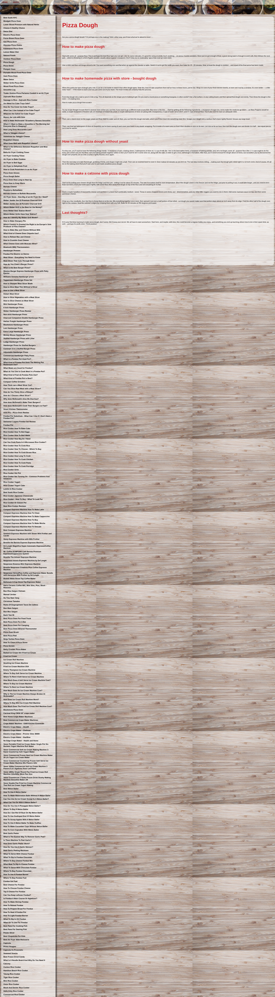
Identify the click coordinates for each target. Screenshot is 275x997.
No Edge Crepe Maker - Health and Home (20, 741)
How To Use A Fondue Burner (15, 875)
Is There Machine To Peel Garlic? (17, 840)
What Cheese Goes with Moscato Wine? (20, 244)
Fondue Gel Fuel (10, 881)
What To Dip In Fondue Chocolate (17, 857)
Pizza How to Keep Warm (14, 183)
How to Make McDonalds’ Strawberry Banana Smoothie (26, 121)
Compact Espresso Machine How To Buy (20, 520)
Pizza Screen (9, 646)
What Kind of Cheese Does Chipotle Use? (21, 233)
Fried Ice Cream (10, 656)
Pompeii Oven (9, 69)
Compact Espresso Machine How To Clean (21, 513)
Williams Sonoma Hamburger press (18, 277)
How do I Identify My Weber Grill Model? (20, 218)
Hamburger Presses (11, 251)
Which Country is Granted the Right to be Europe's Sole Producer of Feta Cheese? (27, 225)
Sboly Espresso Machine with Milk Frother (21, 539)
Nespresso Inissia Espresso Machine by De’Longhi (25, 561)
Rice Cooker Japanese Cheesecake (18, 496)
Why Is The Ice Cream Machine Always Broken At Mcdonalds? (24, 695)
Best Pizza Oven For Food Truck (17, 618)
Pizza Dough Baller (11, 176)
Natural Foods (9, 55)
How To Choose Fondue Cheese (16, 888)
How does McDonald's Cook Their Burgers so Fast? (25, 406)
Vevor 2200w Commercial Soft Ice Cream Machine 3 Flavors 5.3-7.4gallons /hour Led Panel (25, 767)
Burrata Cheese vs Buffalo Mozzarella (19, 194)
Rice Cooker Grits (11, 470)
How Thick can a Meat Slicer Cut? (17, 385)
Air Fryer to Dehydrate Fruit (15, 166)
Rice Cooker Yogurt (11, 482)
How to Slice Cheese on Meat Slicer (18, 301)
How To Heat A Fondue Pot (14, 912)
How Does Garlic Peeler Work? (16, 844)
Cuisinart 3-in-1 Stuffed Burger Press (19, 349)
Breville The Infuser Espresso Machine (19, 557)
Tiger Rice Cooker (11, 977)
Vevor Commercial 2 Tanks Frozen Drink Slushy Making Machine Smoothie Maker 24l (27, 779)
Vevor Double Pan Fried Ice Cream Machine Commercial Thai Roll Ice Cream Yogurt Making (27, 784)
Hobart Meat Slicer (11, 294)
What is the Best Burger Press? (16, 268)
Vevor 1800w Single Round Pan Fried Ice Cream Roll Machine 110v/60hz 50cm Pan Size (25, 773)
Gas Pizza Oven (10, 42)
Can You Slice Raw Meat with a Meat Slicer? (22, 389)
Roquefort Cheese (11, 140)
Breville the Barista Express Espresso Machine (23, 543)
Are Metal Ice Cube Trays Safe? (16, 103)
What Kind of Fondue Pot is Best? (17, 378)
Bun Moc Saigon (10, 612)
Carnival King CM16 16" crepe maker (19, 713)
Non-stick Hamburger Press (15, 314)
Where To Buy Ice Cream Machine (17, 684)
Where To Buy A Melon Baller (15, 809)
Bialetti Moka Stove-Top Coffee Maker (19, 579)
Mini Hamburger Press (13, 304)
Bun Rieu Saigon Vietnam (14, 591)
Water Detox (8, 79)
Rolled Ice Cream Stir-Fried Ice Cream (19, 653)
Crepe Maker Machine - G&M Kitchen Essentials (23, 724)
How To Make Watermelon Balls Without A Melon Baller (26, 796)
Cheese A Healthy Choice (14, 28)
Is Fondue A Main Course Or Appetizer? (20, 899)
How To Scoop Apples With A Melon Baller (21, 820)
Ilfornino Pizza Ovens (12, 45)
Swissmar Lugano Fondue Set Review (19, 422)
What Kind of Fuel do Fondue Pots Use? (20, 375)
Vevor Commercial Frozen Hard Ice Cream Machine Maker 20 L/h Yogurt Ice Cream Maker (28, 756)
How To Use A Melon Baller (14, 792)
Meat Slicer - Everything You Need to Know (21, 257)
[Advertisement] (126, 249)
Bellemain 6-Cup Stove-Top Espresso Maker (22, 582)
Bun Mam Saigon (10, 608)
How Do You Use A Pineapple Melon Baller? (21, 806)
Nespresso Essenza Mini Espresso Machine (21, 564)
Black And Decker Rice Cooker (16, 988)
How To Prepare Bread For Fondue (18, 909)
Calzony (6, 964)
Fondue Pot (8, 425)
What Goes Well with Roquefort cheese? (20, 143)
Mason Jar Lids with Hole (14, 117)
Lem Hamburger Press (13, 328)
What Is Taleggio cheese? (14, 133)
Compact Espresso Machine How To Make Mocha (24, 523)
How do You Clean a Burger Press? (18, 264)
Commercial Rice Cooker (14, 995)
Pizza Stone (8, 66)
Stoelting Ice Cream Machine (15, 663)
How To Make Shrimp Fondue (15, 902)
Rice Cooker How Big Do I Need (16, 439)
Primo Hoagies (9, 947)
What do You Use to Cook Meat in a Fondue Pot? (24, 371)
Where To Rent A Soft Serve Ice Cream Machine (23, 677)
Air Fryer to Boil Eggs (12, 163)
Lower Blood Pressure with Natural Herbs (21, 25)
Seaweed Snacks (10, 953)
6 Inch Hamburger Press (13, 308)
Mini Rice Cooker (10, 981)
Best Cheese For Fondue (13, 885)
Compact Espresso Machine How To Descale (22, 527)
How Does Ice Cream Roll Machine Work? (21, 700)
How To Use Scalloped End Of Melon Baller (21, 816)
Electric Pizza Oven (11, 35)
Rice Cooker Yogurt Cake (14, 486)
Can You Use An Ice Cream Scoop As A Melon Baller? (26, 799)
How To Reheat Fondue (13, 905)
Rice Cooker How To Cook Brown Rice (19, 453)
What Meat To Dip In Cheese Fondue (18, 864)
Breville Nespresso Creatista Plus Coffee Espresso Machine (25, 568)
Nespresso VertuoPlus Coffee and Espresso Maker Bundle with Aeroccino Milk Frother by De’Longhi (28, 574)
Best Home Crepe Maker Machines (18, 717)
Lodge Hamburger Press (13, 342)
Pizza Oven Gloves (11, 173)
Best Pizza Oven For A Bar (14, 622)
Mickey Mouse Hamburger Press (17, 335)
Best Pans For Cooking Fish (15, 926)
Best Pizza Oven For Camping (16, 625)
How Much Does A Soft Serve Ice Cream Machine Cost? (27, 680)
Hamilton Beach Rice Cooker (15, 971)
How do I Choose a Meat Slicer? (17, 396)
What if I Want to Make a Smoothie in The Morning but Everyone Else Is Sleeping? (26, 125)
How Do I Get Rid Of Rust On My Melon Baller (23, 813)
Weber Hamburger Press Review (17, 311)
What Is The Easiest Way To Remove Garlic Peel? (24, 837)
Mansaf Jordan (9, 594)
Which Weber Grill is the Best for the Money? (22, 207)
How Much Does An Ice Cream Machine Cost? (22, 691)
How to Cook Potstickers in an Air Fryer (20, 170)
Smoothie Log (9, 90)
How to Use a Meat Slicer (14, 290)
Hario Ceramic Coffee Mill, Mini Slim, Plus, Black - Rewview (24, 586)
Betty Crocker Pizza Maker (14, 649)
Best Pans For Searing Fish (15, 929)
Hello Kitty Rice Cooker (13, 991)
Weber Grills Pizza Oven (13, 83)
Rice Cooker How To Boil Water (16, 435)
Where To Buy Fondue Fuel (14, 878)
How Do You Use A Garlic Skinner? (18, 847)
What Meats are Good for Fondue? (18, 368)
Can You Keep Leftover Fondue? (17, 895)
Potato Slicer (9, 933)
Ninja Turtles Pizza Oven (13, 639)
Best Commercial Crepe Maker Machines (20, 720)
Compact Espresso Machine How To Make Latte (23, 510)
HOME (5, 2)
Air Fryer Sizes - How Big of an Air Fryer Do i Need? (25, 197)
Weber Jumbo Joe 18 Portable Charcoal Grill (22, 204)
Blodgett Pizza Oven (12, 21)
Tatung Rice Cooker (11, 974)
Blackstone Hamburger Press (15, 325)
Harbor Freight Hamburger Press (17, 321)
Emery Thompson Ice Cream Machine (19, 670)
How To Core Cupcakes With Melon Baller (21, 830)
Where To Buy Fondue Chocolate (17, 871)
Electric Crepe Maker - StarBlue (16, 737)
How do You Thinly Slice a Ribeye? (18, 392)
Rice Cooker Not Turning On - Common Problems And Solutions (26, 478)
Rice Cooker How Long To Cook (17, 456)
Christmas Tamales (11, 601)
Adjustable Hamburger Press (15, 352)
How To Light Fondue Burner (15, 916)
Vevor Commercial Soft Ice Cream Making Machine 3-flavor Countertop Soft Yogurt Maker (26, 751)
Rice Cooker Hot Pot (12, 473)
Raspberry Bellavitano (12, 190)
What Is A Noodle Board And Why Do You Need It (24, 960)
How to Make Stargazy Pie (14, 221)
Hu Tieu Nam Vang (11, 598)
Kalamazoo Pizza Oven (13, 49)
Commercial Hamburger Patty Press (18, 356)
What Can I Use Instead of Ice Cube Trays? (21, 110)
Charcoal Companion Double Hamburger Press (23, 318)
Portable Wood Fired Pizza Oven (17, 73)
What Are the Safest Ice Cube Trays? (19, 114)
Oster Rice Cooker (11, 984)
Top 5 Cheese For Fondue (14, 892)
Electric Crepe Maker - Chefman (17, 730)
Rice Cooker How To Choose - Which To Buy (22, 449)
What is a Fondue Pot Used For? (17, 359)
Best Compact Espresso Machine (17, 530)
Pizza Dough (8, 62)
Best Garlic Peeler (11, 833)
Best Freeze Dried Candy (14, 957)
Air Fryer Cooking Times (13, 156)
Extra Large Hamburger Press (16, 332)
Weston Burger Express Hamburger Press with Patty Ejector (25, 272)
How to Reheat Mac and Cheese (16, 237)
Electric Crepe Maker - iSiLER (16, 727)
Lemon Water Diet (11, 52)
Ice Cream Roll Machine (13, 660)
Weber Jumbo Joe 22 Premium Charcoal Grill (22, 200)
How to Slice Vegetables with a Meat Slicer (21, 297)
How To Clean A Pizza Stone (15, 643)
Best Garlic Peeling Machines (15, 850)
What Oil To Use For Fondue (15, 923)
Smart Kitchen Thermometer (15, 409)
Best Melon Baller (11, 789)
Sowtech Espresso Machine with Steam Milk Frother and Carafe (27, 535)
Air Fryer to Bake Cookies (14, 159)
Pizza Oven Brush (11, 632)
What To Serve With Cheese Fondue (18, 854)
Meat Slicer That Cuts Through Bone (18, 261)
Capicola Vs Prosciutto (13, 950)
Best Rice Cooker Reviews (14, 506)
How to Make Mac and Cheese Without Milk (21, 230)
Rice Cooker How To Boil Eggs (16, 432)
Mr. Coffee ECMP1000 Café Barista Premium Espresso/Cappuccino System (22, 553)
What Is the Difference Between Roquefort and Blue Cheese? (25, 148)
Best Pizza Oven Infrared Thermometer (20, 629)
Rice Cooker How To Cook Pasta (17, 463)
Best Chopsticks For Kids (14, 936)
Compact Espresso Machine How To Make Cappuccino (26, 516)
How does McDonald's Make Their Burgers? (22, 402)
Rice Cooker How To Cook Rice (16, 446)
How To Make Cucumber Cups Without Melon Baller (25, 826)
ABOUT (16, 2)
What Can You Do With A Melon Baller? (20, 802)
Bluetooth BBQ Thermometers (16, 247)
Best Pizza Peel (10, 636)
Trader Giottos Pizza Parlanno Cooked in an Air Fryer (26, 93)
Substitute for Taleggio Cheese (16, 137)
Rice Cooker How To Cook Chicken (18, 459)
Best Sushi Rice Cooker (13, 492)
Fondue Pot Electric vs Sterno (16, 254)
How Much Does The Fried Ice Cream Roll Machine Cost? (27, 706)
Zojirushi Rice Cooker (12, 97)
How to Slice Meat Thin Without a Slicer (20, 287)
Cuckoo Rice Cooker (12, 967)
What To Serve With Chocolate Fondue (19, 868)
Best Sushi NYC (10, 18)
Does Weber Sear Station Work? (17, 211)
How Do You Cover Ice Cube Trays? (18, 107)
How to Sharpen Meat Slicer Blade (18, 284)
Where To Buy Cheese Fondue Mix (18, 861)
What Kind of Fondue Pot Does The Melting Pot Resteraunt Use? (23, 363)
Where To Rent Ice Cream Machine (18, 687)
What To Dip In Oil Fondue (14, 919)
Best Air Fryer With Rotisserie (16, 940)
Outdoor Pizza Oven (12, 59)
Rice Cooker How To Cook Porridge (18, 466)
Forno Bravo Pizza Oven (13, 38)
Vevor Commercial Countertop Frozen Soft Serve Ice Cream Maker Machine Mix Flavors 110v (25, 762)
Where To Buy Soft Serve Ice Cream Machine (22, 673)
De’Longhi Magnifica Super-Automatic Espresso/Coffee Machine (27, 547)
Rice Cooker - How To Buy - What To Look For (23, 499)
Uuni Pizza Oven (10, 76)
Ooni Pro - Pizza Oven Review (16, 413)
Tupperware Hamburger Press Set (17, 280)
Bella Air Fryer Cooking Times (16, 152)
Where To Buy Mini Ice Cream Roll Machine (21, 703)
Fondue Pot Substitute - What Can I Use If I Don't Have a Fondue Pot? (27, 417)
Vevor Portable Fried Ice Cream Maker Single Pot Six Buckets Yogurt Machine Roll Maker (25, 745)
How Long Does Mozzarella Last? (17, 130)
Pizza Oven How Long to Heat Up (17, 180)
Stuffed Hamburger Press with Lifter (18, 338)
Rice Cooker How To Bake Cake (16, 429)
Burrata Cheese (10, 187)
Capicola (7, 943)
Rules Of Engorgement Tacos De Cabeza (20, 605)
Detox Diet (7, 31)
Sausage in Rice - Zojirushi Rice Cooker (20, 100)
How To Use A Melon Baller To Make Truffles (22, 823)
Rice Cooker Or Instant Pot (14, 503)
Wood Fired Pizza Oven (13, 86)
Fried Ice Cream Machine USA (16, 667)
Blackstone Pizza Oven (13, 710)
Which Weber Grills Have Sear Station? (20, 214)
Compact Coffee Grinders (14, 382)
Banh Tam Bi (8, 615)
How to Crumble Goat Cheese (16, 240)
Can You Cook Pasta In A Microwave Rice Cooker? (24, 442)
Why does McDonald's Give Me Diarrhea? (21, 399)
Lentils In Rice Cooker (12, 489)
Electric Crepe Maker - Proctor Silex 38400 (21, 734)
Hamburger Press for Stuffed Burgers (19, 345)
